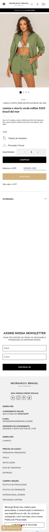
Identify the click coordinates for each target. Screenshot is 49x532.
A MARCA (7, 440)
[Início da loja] (19, 4)
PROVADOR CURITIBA (12, 500)
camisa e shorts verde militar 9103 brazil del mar (24, 103)
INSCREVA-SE (24, 367)
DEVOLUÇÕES (9, 462)
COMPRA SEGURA (11, 481)
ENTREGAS (7, 472)
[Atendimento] (32, 4)
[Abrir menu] (4, 4)
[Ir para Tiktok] (29, 398)
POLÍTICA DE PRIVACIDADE (15, 484)
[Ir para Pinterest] (24, 398)
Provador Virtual (16, 145)
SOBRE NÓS (8, 437)
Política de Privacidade (16, 520)
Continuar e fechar (24, 525)
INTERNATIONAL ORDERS (14, 495)
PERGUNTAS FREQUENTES (14, 452)
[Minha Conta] (38, 4)
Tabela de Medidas (17, 138)
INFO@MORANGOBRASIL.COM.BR (18, 421)
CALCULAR (24, 176)
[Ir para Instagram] (18, 398)
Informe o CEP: (10, 168)
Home (23, 100)
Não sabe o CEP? (10, 184)
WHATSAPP (23, 414)
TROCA (6, 457)
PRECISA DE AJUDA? (12, 449)
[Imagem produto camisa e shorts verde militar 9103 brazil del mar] (24, 50)
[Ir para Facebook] (13, 398)
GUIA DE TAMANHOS (12, 467)
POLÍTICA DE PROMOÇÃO (14, 489)
